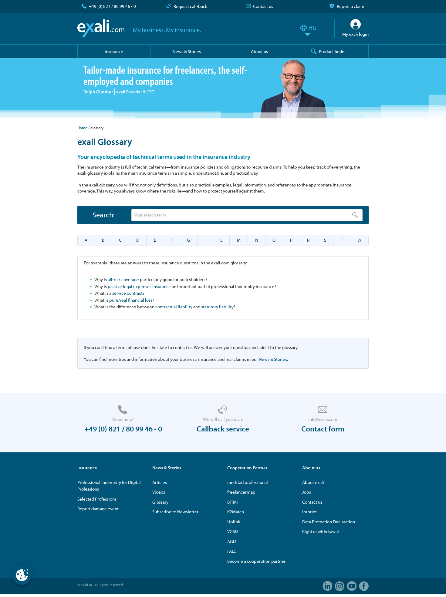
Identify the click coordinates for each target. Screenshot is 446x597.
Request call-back (190, 6)
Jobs (306, 492)
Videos (158, 492)
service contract (127, 293)
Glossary (160, 502)
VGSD (232, 531)
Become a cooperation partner (256, 561)
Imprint (309, 512)
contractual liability (173, 307)
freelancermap (241, 492)
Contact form (322, 428)
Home (82, 127)
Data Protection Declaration (328, 522)
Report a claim (350, 6)
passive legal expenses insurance (139, 286)
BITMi (232, 502)
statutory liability (217, 307)
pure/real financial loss (130, 300)
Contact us (263, 6)
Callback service (223, 428)
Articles (159, 482)
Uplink (233, 522)
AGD (231, 541)
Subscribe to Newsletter (175, 512)
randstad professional (247, 482)
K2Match (235, 512)
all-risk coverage (123, 279)
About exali (313, 482)
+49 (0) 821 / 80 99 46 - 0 (112, 6)
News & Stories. (273, 359)
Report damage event (98, 508)
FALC (231, 551)
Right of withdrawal (320, 531)
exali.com (100, 28)
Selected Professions (97, 499)
